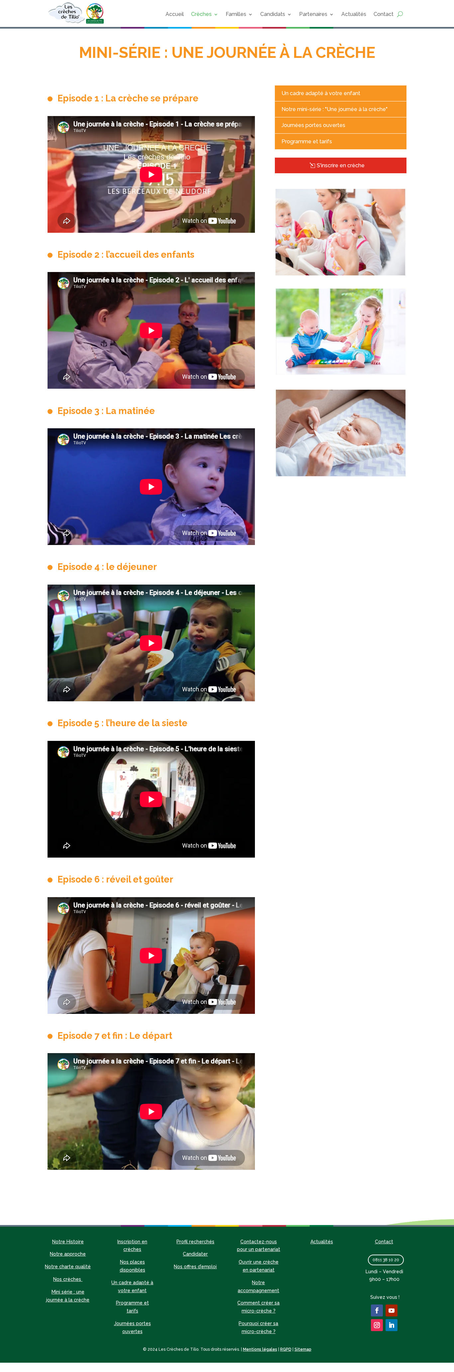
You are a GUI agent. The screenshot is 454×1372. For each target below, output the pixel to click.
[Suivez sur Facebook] (377, 1310)
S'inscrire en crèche (341, 165)
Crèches (201, 14)
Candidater (195, 1254)
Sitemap (302, 1349)
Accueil (175, 14)
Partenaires (313, 14)
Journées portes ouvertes (313, 125)
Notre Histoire (68, 1241)
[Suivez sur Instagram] (377, 1325)
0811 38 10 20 (386, 1260)
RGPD (285, 1349)
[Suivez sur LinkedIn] (391, 1325)
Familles (236, 14)
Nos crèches (67, 1279)
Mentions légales (260, 1349)
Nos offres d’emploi (195, 1266)
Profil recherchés (195, 1241)
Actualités (353, 14)
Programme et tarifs (307, 141)
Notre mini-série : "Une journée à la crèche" (335, 109)
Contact (384, 14)
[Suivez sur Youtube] (391, 1310)
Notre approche (68, 1254)
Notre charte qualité (68, 1266)
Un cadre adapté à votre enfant (321, 93)
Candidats (272, 14)
